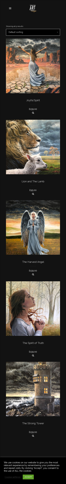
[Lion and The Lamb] (33, 194)
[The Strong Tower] (33, 436)
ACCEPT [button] (28, 477)
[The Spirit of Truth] (33, 355)
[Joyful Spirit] (33, 113)
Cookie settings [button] (12, 477)
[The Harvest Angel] (33, 274)
